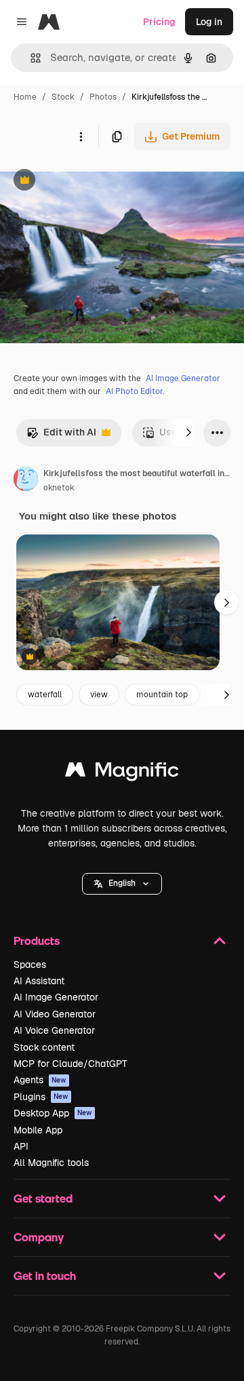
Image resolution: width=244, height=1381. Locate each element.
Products (37, 940)
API (21, 1146)
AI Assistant (39, 981)
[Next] (188, 432)
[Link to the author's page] (26, 481)
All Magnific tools (51, 1162)
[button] (122, 884)
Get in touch (45, 1275)
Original (87, 181)
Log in (209, 22)
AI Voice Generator (54, 1030)
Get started (43, 1198)
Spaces (30, 964)
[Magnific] (122, 772)
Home (25, 97)
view (99, 694)
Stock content (44, 1047)
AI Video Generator (55, 1014)
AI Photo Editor (134, 391)
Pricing (159, 22)
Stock (63, 97)
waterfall (45, 694)
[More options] (80, 136)
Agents (40, 1080)
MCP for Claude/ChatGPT (70, 1063)
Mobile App (38, 1130)
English (122, 883)
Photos (103, 97)
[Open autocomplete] (30, 58)
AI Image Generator (183, 378)
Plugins (41, 1097)
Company (39, 1237)
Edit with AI (61, 436)
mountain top (162, 694)
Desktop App (53, 1113)
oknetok (59, 487)
